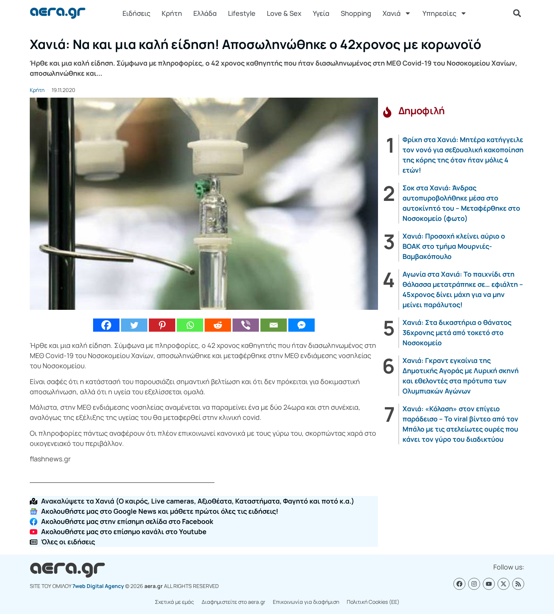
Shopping (356, 13)
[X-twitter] (503, 584)
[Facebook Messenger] (301, 325)
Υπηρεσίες (439, 13)
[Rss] (518, 584)
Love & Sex (284, 13)
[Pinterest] (162, 325)
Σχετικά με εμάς (174, 601)
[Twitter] (134, 325)
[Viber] (246, 325)
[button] (517, 13)
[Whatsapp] (190, 325)
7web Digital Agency (98, 586)
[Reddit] (218, 325)
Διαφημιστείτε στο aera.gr (233, 601)
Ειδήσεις (136, 13)
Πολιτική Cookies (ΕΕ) (373, 601)
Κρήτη (172, 13)
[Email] (273, 325)
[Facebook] (106, 325)
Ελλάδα (205, 13)
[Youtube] (489, 584)
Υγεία (321, 13)
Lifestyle (242, 13)
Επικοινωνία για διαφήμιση (306, 601)
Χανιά (392, 13)
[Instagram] (474, 584)
